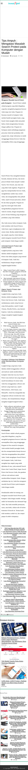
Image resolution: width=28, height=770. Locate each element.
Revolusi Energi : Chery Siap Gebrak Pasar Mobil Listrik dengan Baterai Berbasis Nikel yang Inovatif (17, 737)
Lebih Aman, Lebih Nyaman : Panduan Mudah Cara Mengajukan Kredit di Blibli (13, 682)
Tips (12, 55)
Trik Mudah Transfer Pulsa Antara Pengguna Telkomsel (12, 662)
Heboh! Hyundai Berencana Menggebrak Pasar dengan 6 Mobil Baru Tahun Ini (18, 744)
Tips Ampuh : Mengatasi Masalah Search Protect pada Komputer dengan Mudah (14, 697)
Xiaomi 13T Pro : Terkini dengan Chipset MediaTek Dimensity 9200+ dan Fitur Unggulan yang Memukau (18, 756)
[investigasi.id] (14, 3)
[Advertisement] (14, 22)
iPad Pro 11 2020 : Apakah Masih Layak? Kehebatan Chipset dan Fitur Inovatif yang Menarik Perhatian (14, 750)
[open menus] (1, 3)
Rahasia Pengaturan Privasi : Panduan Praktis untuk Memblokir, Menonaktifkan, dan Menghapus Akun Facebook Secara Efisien (13, 640)
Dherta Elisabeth (6, 55)
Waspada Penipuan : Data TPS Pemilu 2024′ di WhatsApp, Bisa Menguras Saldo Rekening (18, 717)
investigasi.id (14, 767)
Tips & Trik (15, 55)
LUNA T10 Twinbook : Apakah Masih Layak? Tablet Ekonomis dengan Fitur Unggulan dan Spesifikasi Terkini (18, 723)
